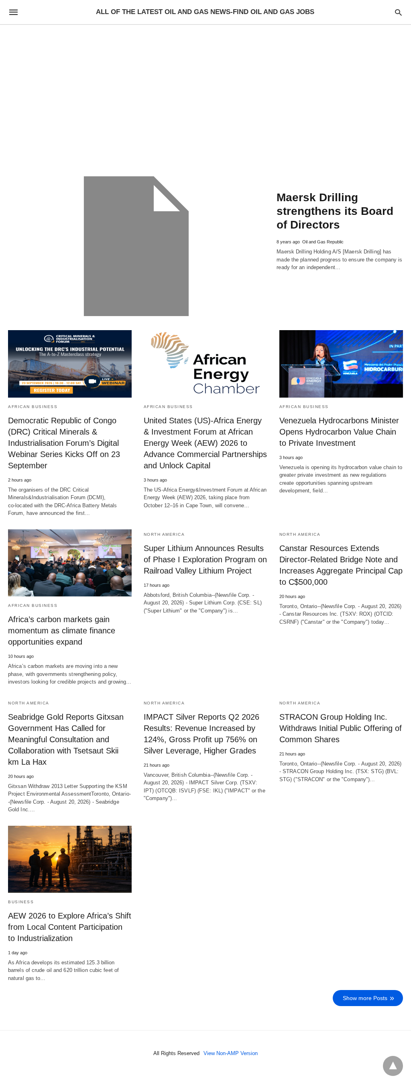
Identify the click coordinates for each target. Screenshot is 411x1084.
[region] (205, 93)
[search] (398, 12)
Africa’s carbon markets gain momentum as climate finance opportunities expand (61, 630)
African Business (32, 406)
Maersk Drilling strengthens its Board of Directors (335, 211)
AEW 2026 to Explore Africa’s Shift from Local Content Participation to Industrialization (69, 927)
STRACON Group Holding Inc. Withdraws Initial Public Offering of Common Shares (340, 728)
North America (164, 534)
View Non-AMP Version (230, 1053)
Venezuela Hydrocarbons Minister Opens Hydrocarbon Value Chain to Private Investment (339, 431)
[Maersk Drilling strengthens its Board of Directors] (136, 246)
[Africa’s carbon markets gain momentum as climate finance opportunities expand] (70, 562)
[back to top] (393, 1066)
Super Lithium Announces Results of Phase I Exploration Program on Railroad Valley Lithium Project (205, 559)
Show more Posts (365, 998)
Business (21, 902)
